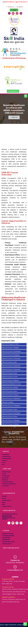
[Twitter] (17, 13)
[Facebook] (9, 13)
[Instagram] (21, 13)
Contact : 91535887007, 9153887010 (14, 433)
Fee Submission (13, 91)
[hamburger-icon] (25, 96)
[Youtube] (13, 13)
